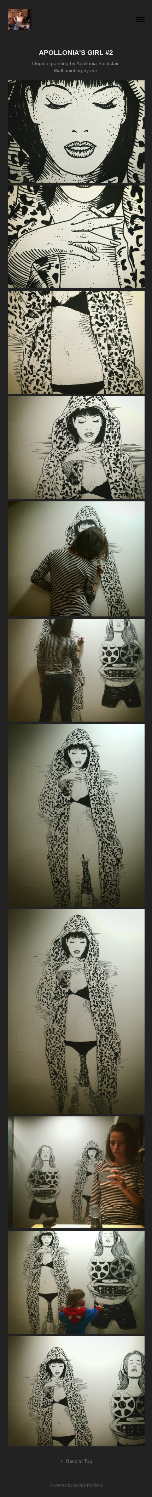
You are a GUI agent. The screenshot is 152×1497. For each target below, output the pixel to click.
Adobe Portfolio (88, 1485)
